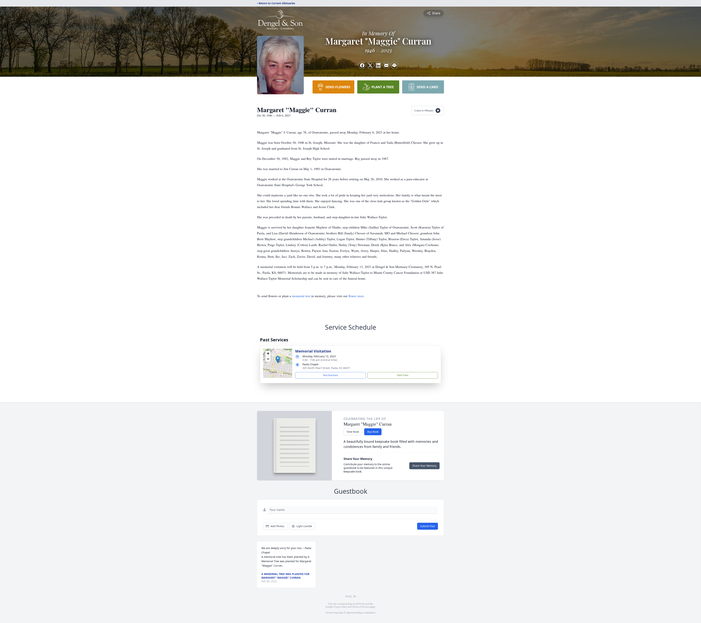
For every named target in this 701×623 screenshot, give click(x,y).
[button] (277, 359)
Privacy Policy (340, 606)
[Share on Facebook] (362, 65)
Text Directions (330, 375)
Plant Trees (402, 375)
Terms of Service (360, 606)
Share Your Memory (424, 465)
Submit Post (427, 526)
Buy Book (372, 431)
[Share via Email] (386, 65)
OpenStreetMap (354, 612)
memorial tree (301, 296)
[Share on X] (370, 65)
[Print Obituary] (394, 65)
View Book (353, 431)
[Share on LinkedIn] (378, 65)
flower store (356, 296)
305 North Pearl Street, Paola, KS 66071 (326, 368)
